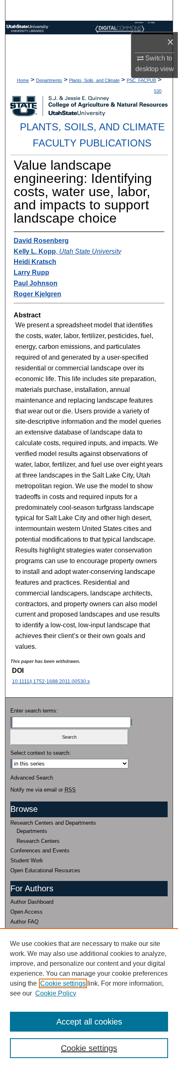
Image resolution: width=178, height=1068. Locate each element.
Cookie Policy (55, 993)
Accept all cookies (89, 1021)
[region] (89, 998)
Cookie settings (63, 983)
